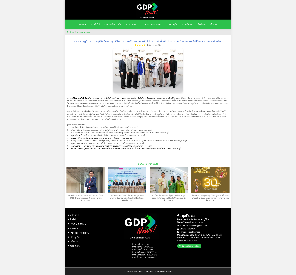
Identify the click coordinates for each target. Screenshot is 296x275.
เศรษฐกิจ (74, 237)
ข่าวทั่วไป (95, 24)
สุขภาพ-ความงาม (79, 232)
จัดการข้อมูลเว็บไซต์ (190, 246)
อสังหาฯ (73, 241)
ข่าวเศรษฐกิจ (171, 24)
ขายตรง (74, 228)
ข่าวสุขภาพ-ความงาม (151, 24)
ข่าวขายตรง (131, 24)
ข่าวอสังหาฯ (187, 24)
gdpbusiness (194, 232)
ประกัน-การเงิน (77, 224)
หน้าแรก (82, 24)
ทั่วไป (72, 219)
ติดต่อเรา (201, 24)
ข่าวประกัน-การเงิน (112, 24)
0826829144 (197, 222)
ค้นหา (215, 24)
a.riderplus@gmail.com (197, 226)
